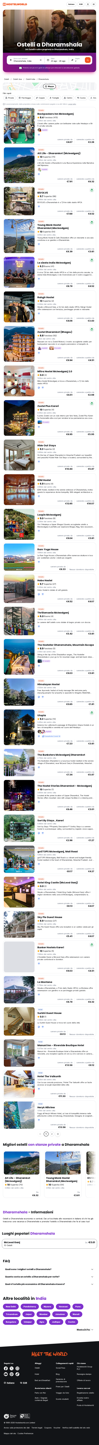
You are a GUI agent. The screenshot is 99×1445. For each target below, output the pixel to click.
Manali (76, 1314)
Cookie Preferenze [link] (25, 1433)
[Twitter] (12, 1368)
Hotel (40, 1009)
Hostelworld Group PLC (84, 1368)
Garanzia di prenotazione (61, 1380)
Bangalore (11, 1322)
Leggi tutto (72, 104)
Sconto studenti (62, 1399)
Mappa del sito (10, 1433)
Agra (41, 1322)
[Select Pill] (87, 4)
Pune (78, 1306)
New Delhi (11, 1306)
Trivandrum (12, 1314)
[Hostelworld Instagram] (17, 1368)
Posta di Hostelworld (85, 1405)
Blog (58, 1374)
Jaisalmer (60, 1314)
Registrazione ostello (85, 1393)
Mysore (47, 1306)
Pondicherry (30, 1306)
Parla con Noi (40, 1393)
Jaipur (28, 1314)
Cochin (71, 1322)
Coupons (48, 1428)
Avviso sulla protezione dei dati (17, 1428)
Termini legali (37, 1428)
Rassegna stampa (84, 1374)
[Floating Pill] (40, 1134)
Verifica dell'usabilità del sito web (76, 1428)
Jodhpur (56, 1322)
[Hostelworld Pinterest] (12, 1374)
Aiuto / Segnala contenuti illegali (41, 1399)
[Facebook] (6, 1368)
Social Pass (60, 1368)
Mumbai (43, 1314)
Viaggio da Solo (62, 1393)
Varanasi (63, 1306)
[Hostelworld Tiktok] (17, 1374)
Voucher (56, 1428)
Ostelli (37, 1368)
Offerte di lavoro (84, 1380)
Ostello (41, 110)
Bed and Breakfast (42, 1380)
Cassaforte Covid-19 (52, 736)
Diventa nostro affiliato (83, 1399)
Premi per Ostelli (62, 1387)
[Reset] (41, 60)
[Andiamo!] (88, 60)
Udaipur (28, 1322)
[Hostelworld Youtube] (6, 1374)
